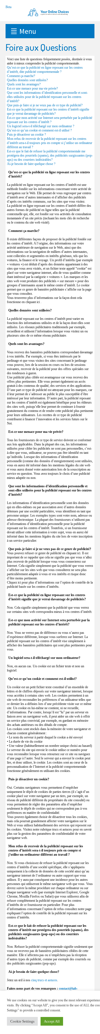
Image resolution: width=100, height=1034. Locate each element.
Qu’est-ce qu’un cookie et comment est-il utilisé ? (39, 130)
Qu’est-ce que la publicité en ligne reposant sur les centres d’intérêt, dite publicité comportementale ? (45, 70)
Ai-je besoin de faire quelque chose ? (31, 164)
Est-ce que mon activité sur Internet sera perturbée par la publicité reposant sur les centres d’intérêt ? (49, 120)
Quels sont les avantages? (24, 84)
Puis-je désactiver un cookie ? (26, 134)
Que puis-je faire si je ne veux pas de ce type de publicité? (44, 105)
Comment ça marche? (21, 76)
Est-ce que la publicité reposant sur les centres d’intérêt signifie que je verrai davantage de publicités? (48, 111)
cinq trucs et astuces (44, 980)
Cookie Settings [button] (22, 1021)
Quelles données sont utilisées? (27, 80)
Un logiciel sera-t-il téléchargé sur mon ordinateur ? (40, 126)
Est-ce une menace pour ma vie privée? (32, 88)
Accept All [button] (52, 1021)
